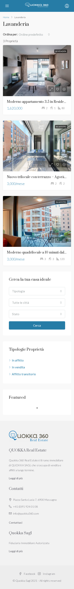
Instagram (48, 573)
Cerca (37, 325)
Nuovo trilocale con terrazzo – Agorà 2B (38, 177)
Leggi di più (16, 478)
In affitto (61, 126)
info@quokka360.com (26, 513)
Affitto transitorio (24, 374)
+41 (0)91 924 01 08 (25, 506)
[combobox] (34, 34)
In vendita (60, 51)
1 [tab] (39, 408)
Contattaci (15, 522)
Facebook (29, 573)
